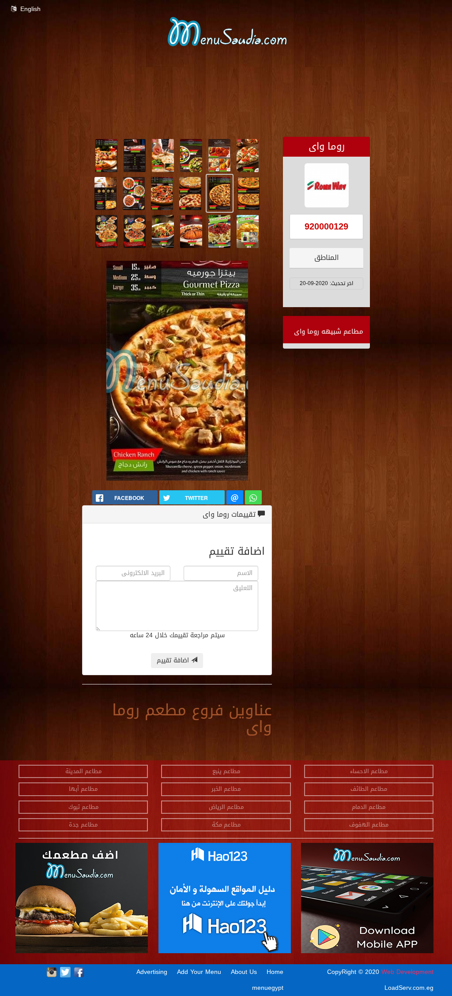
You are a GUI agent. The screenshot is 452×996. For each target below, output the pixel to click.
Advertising (151, 972)
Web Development (407, 972)
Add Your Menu (199, 972)
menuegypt (267, 988)
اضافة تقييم (174, 660)
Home (275, 972)
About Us (244, 972)
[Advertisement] (226, 116)
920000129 (326, 226)
